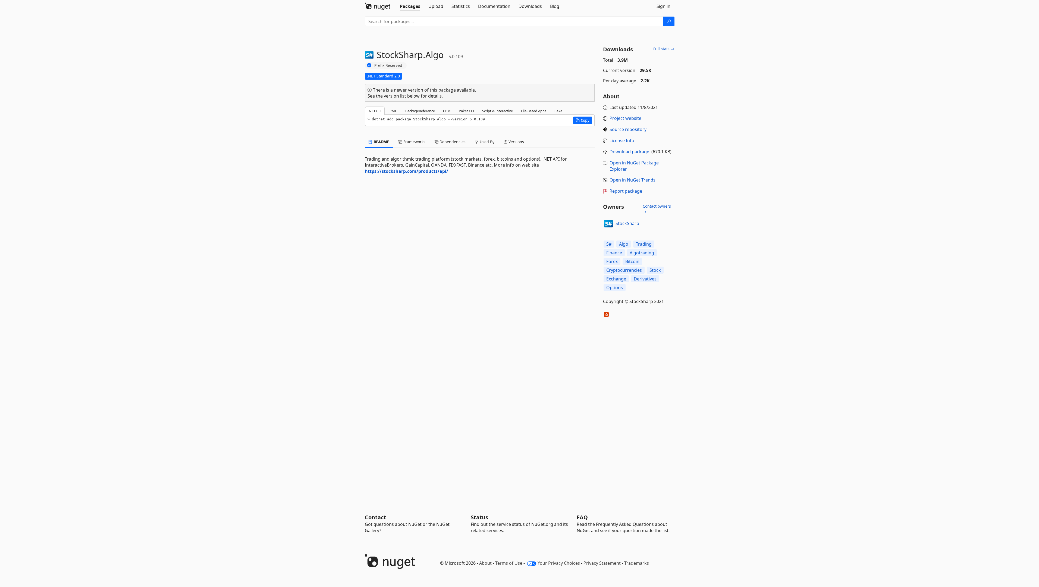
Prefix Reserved (388, 65)
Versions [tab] (515, 141)
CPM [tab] (447, 110)
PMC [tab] (393, 110)
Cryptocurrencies (624, 270)
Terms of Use (508, 563)
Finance (614, 253)
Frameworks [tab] (413, 141)
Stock (655, 270)
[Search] (668, 21)
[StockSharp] (608, 224)
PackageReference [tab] (420, 110)
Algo (623, 244)
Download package (629, 152)
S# (608, 244)
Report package (626, 191)
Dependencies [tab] (452, 141)
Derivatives (645, 279)
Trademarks (636, 563)
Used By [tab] (486, 141)
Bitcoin (632, 261)
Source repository (628, 129)
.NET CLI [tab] (374, 110)
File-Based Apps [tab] (533, 110)
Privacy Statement (602, 563)
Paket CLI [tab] (466, 110)
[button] (582, 120)
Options (614, 288)
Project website (625, 118)
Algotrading (642, 253)
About (485, 563)
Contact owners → (657, 209)
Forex (612, 261)
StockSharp (627, 223)
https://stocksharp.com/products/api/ (406, 171)
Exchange (616, 279)
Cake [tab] (558, 110)
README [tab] (381, 141)
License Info (622, 140)
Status (479, 517)
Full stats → (663, 48)
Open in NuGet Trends (632, 180)
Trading (644, 244)
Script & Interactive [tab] (497, 110)
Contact (375, 517)
